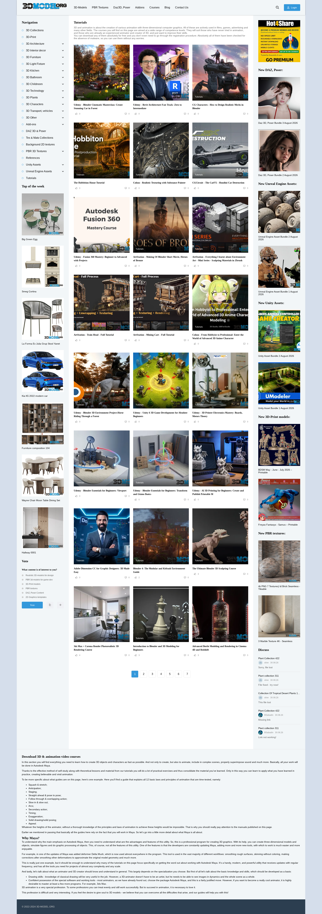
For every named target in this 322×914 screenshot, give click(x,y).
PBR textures (31, 588)
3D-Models (80, 7)
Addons (139, 7)
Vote (32, 605)
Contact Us (181, 7)
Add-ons (31, 124)
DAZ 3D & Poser (36, 131)
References (33, 157)
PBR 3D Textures (36, 151)
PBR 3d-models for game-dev (39, 580)
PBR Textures (100, 7)
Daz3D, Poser (121, 7)
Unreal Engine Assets (39, 171)
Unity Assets (33, 164)
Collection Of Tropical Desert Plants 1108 (279, 693)
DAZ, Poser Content (34, 593)
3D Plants (32, 97)
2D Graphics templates (35, 597)
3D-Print (31, 37)
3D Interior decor (36, 50)
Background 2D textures (40, 144)
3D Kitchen (32, 70)
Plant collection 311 (268, 675)
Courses (154, 7)
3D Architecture (35, 43)
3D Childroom (34, 84)
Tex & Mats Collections (39, 137)
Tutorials (31, 178)
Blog (167, 7)
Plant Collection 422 (268, 658)
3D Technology (35, 90)
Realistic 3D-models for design (39, 575)
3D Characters (34, 104)
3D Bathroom (34, 77)
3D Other (31, 117)
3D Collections (35, 30)
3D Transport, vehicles (39, 110)
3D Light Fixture (35, 63)
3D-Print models (32, 584)
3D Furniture (33, 57)
